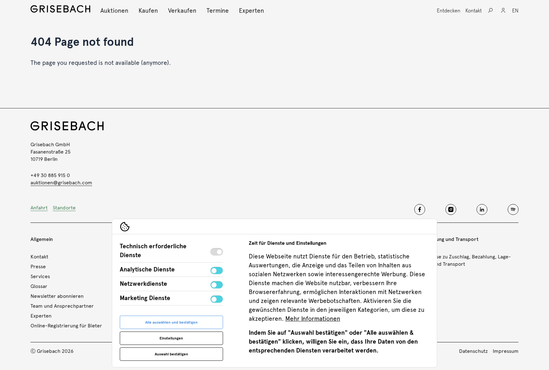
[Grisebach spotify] (513, 209)
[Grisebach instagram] (450, 209)
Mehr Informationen (312, 318)
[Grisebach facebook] (419, 209)
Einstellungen (171, 338)
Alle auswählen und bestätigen (171, 322)
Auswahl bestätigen (171, 354)
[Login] (503, 10)
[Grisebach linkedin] (482, 209)
